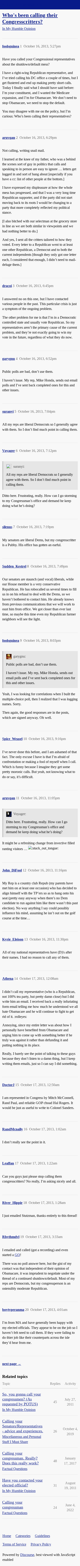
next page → (11, 1364)
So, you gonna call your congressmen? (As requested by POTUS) (21, 1399)
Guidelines (42, 1536)
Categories (23, 1536)
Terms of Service (14, 1544)
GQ (17, 1255)
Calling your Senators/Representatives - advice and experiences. (22, 1426)
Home (6, 1536)
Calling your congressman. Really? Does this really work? (20, 1458)
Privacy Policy (41, 1544)
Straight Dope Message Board (23, 4)
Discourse (27, 1555)
